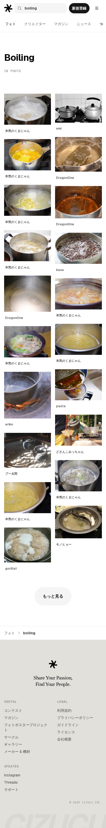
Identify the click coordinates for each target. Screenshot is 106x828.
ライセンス (66, 732)
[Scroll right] (102, 24)
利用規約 (64, 710)
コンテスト (13, 710)
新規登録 (79, 8)
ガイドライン (68, 725)
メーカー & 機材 (17, 751)
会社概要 (64, 739)
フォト (10, 24)
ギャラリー (13, 744)
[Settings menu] (97, 8)
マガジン (61, 24)
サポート (11, 789)
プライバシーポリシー (75, 717)
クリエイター (35, 24)
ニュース (84, 24)
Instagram (12, 775)
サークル (11, 737)
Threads (11, 782)
